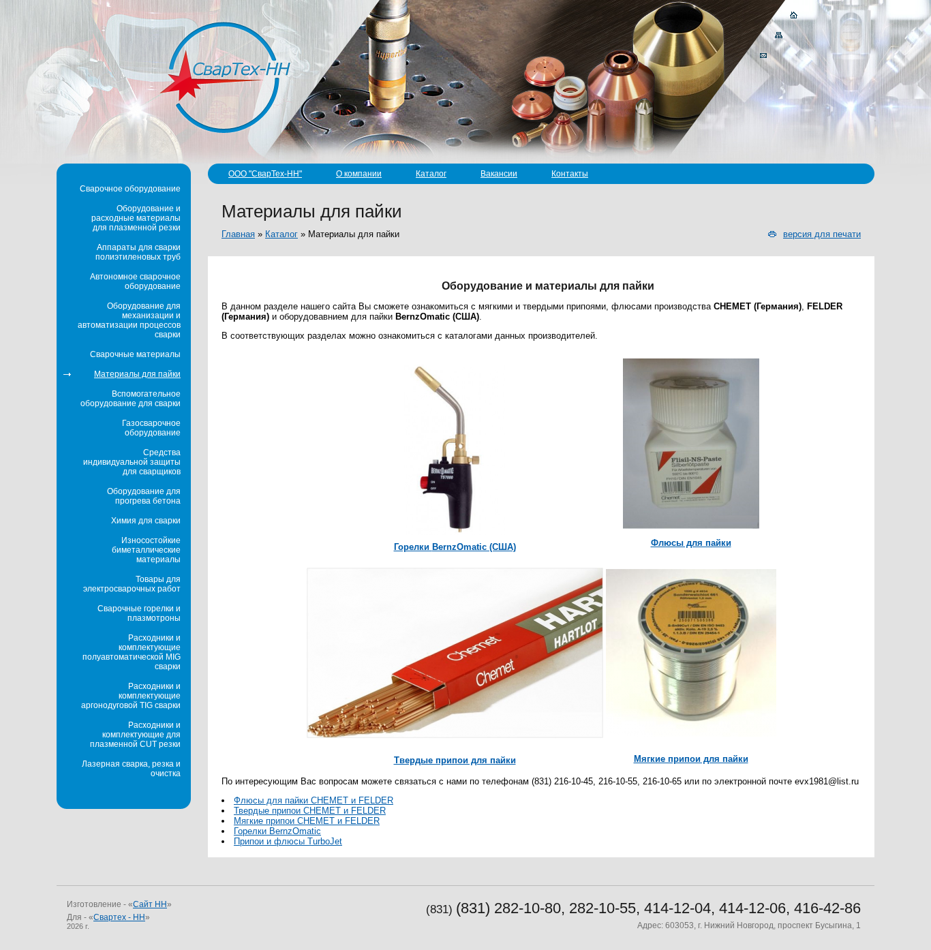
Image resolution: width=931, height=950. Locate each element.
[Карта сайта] (779, 35)
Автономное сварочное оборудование (135, 281)
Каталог (431, 174)
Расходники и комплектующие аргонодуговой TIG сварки (131, 695)
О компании (359, 174)
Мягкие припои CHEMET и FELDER (307, 821)
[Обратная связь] (763, 56)
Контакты (569, 174)
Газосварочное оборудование (151, 428)
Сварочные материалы (135, 354)
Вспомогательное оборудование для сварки (130, 398)
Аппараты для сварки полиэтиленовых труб (138, 252)
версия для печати (822, 234)
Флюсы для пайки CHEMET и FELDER (313, 800)
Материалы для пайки (137, 374)
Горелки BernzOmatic (277, 831)
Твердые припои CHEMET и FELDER (310, 811)
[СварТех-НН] (225, 76)
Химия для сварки (146, 520)
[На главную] (794, 15)
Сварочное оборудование (130, 189)
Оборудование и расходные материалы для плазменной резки (136, 218)
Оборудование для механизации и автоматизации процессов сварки (129, 320)
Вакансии (498, 174)
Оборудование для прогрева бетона (144, 496)
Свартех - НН (119, 917)
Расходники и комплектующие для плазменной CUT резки (135, 734)
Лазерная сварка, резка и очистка (131, 768)
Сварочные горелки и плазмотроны (139, 613)
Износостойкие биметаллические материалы (146, 550)
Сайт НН (150, 904)
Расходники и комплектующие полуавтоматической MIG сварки (131, 652)
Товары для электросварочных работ (132, 584)
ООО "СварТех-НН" (265, 174)
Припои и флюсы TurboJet (288, 841)
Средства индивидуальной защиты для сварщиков (132, 462)
